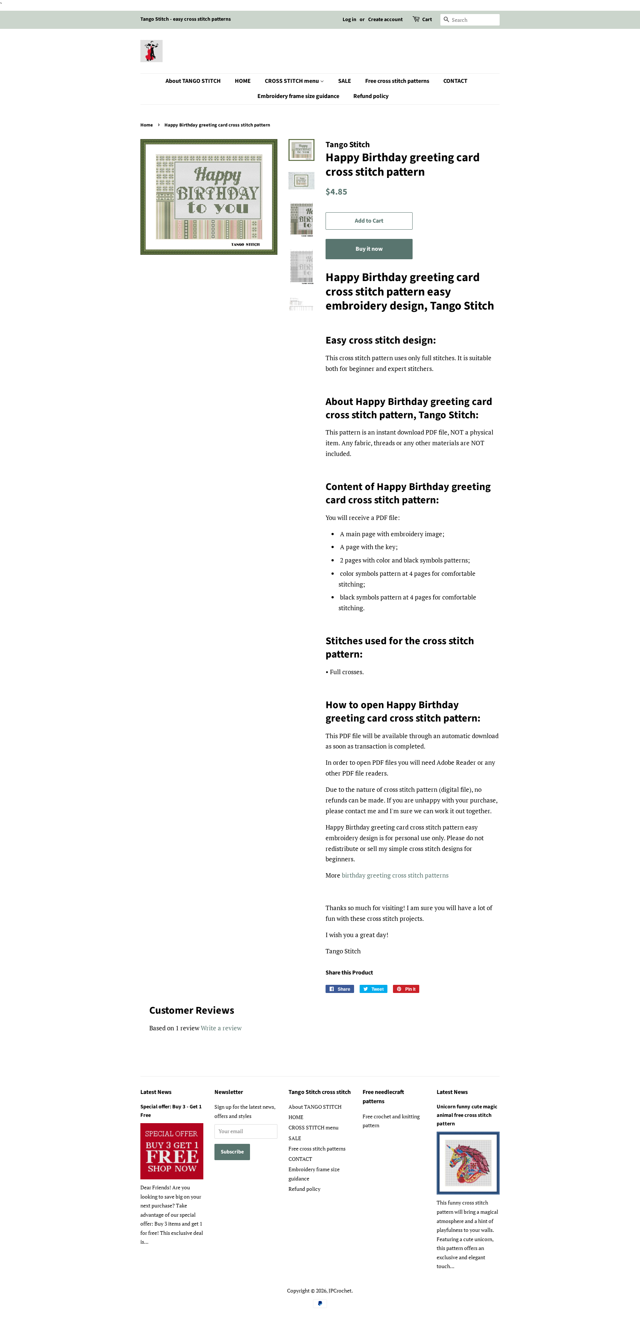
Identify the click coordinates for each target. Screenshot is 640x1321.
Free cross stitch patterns (397, 81)
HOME (243, 81)
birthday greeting (367, 875)
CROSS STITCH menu (292, 81)
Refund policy (371, 96)
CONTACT (455, 81)
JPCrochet (340, 1290)
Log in (349, 19)
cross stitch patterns (420, 875)
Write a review (221, 1028)
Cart (427, 19)
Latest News (155, 1092)
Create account (385, 19)
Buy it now (369, 249)
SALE (344, 81)
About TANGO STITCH (193, 81)
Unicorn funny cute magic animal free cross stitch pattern (467, 1115)
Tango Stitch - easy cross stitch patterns (185, 19)
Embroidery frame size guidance (298, 96)
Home (146, 125)
